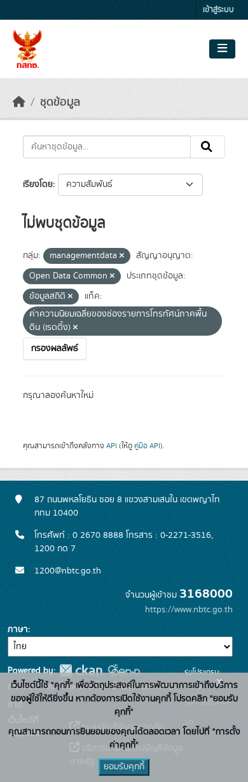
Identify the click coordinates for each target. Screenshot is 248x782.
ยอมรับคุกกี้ (124, 766)
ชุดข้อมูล (60, 102)
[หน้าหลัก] (19, 102)
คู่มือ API (147, 445)
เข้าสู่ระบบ (218, 10)
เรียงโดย (38, 184)
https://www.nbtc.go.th (189, 609)
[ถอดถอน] (122, 256)
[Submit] (207, 146)
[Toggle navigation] (222, 48)
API (111, 445)
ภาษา (18, 629)
